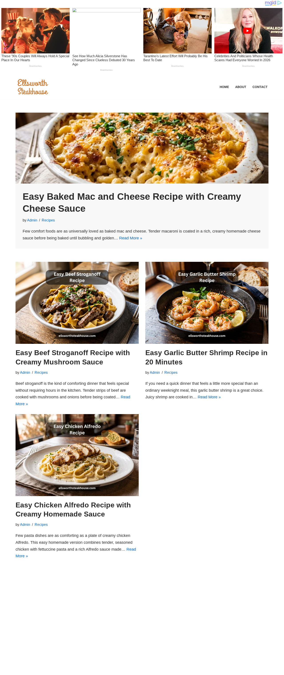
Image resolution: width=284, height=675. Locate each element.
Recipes (48, 220)
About (240, 87)
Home (224, 87)
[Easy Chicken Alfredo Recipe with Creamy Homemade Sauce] (77, 455)
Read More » (130, 238)
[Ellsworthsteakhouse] (33, 87)
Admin (32, 220)
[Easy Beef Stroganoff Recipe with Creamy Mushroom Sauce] (77, 303)
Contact (260, 87)
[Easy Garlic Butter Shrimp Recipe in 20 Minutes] (206, 303)
